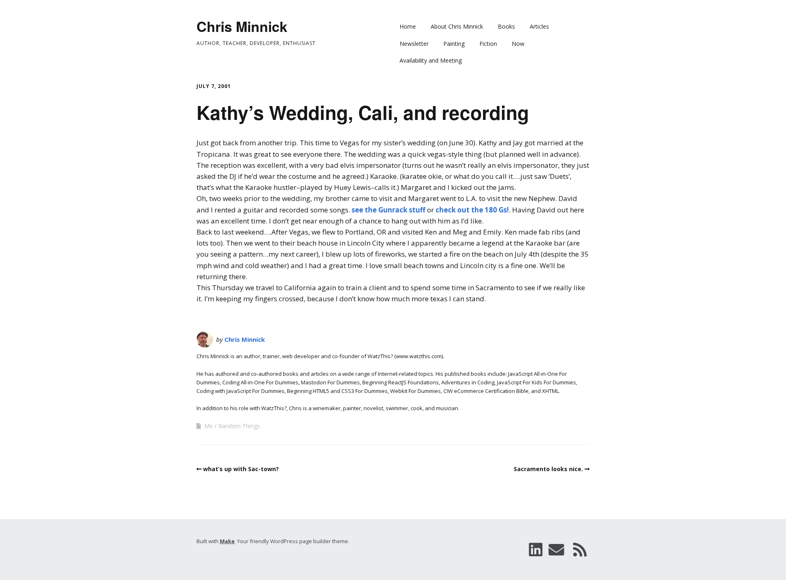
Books (506, 26)
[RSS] (580, 549)
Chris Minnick (241, 26)
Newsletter (414, 43)
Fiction (488, 43)
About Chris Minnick (457, 26)
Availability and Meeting (431, 60)
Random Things (239, 426)
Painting (454, 43)
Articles (539, 26)
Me (208, 426)
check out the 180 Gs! (472, 209)
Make (227, 541)
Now (518, 43)
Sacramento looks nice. (548, 469)
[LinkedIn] (535, 549)
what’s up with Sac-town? (241, 469)
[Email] (556, 549)
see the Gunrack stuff (388, 209)
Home (408, 26)
